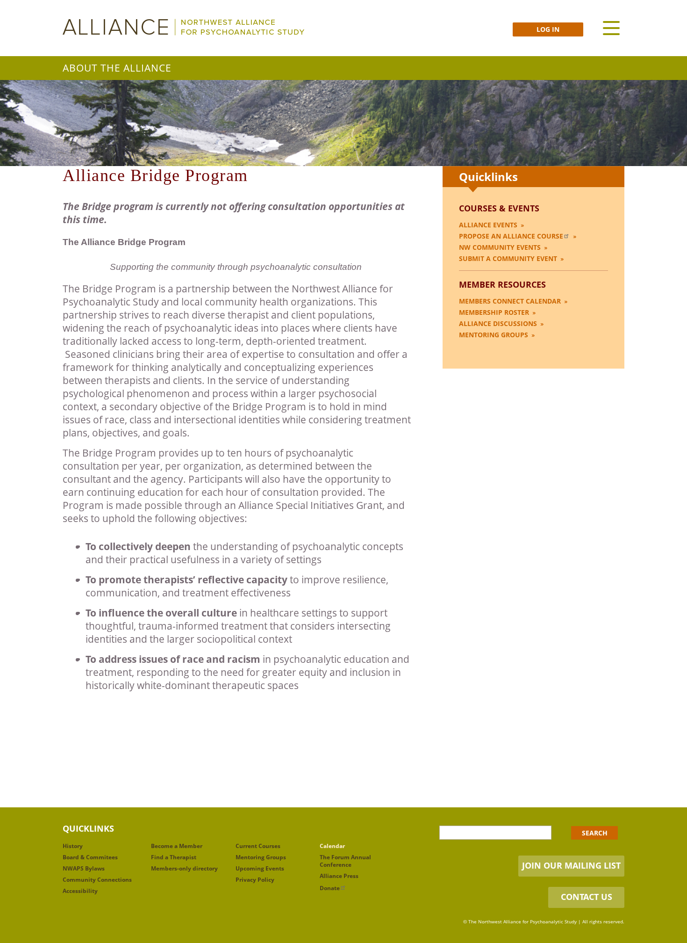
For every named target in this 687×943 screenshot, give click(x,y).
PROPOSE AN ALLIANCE (511, 236)
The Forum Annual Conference (345, 861)
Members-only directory (184, 868)
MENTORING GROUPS (493, 334)
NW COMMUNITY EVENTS (500, 247)
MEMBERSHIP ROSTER (494, 312)
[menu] (611, 28)
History (73, 846)
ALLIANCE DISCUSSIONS (498, 323)
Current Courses (258, 846)
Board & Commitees (90, 857)
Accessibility (80, 891)
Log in (548, 29)
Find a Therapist (173, 857)
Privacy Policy (255, 880)
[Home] (183, 27)
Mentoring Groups (261, 857)
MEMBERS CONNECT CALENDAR (510, 301)
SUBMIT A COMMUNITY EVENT (508, 258)
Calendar (332, 846)
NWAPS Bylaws (84, 868)
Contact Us (586, 896)
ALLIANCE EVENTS (488, 224)
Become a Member (176, 846)
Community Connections (97, 880)
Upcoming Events (260, 868)
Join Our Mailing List (571, 865)
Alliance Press (339, 876)
